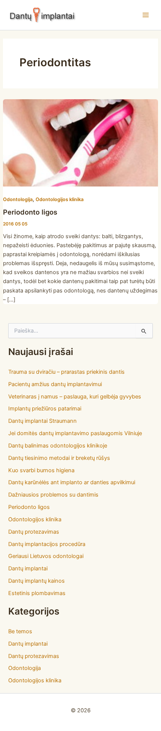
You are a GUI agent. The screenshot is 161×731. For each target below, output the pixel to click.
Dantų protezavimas (33, 531)
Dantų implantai (28, 568)
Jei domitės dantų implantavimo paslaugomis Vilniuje (75, 433)
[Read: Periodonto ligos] (80, 142)
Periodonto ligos (30, 212)
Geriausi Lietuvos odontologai (45, 556)
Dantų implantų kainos (36, 580)
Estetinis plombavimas (37, 593)
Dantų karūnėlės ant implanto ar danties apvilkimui (71, 482)
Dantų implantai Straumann (42, 421)
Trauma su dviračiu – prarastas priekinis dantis (66, 371)
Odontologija (18, 199)
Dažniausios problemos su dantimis (53, 494)
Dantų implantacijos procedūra (46, 544)
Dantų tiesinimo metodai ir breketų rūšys (59, 458)
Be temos (20, 631)
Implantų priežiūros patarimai (44, 408)
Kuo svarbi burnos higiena (41, 470)
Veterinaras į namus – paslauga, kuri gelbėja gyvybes (74, 396)
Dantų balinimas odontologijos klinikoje (57, 445)
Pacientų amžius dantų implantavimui (55, 384)
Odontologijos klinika (59, 199)
